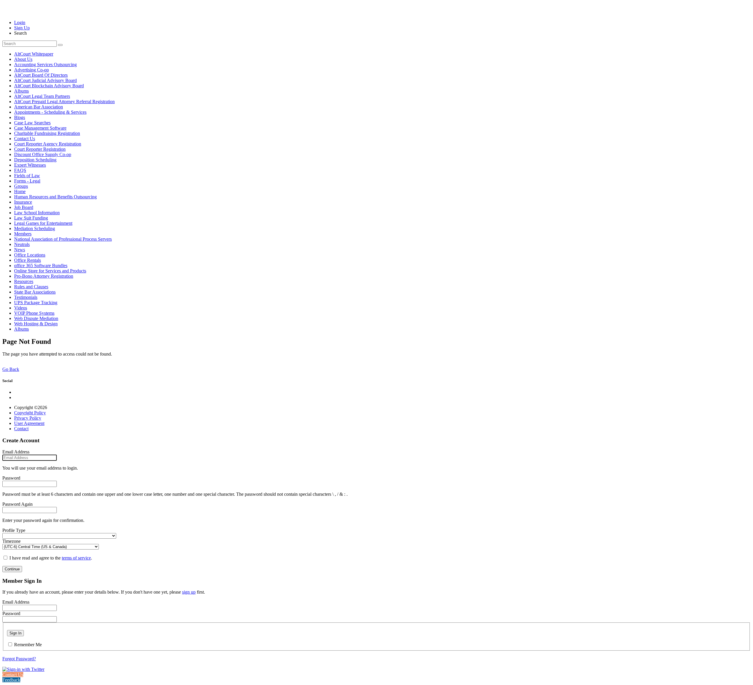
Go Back (10, 369)
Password (11, 477)
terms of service (76, 557)
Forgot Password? (19, 658)
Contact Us (12, 674)
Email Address (15, 451)
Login (19, 22)
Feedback (11, 679)
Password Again (17, 504)
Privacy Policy (27, 418)
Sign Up (22, 27)
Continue (12, 569)
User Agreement (29, 423)
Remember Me (28, 644)
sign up (189, 591)
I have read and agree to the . (50, 557)
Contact (21, 428)
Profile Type (13, 530)
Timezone (11, 541)
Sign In (15, 633)
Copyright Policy (30, 412)
